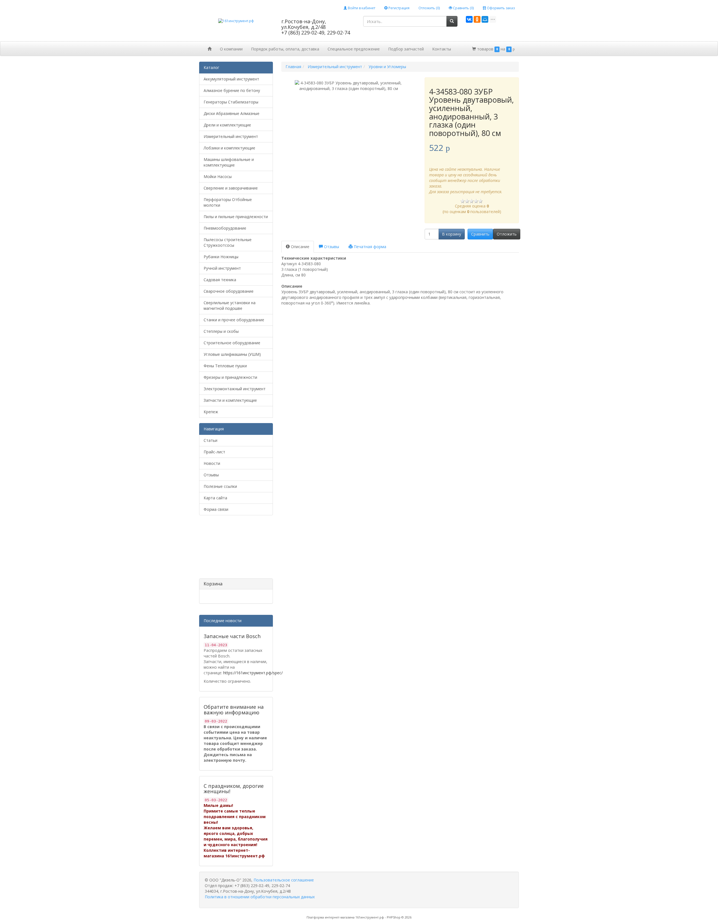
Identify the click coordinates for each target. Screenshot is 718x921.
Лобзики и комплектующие (229, 148)
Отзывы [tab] (331, 246)
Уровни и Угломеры (387, 66)
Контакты (441, 49)
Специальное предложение (354, 49)
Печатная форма (369, 246)
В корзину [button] (451, 234)
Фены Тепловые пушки (225, 365)
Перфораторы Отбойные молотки (228, 202)
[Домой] (209, 48)
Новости (212, 463)
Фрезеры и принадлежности (230, 377)
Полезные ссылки (220, 486)
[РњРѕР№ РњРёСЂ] (485, 19)
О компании (231, 49)
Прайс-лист (214, 451)
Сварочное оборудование (229, 291)
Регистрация (398, 8)
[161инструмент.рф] (236, 20)
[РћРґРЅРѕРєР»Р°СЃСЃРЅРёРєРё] (477, 19)
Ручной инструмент (222, 268)
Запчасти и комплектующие (230, 400)
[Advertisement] (227, 549)
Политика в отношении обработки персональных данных (260, 896)
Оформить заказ (500, 8)
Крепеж (211, 411)
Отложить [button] (507, 234)
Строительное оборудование (232, 342)
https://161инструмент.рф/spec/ (253, 672)
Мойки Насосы (218, 176)
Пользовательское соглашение (284, 880)
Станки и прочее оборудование (234, 319)
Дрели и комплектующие (227, 125)
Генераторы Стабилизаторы (231, 102)
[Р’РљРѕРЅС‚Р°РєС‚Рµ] (469, 19)
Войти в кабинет (361, 8)
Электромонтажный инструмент (235, 388)
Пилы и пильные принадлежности (236, 216)
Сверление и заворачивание (231, 188)
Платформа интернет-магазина (331, 917)
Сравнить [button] (480, 234)
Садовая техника (220, 279)
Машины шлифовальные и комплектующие (229, 162)
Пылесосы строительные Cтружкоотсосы (228, 242)
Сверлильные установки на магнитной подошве (230, 305)
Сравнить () (463, 8)
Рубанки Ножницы (221, 256)
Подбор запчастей (406, 49)
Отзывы (211, 474)
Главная (293, 66)
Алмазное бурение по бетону (232, 90)
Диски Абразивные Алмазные (231, 113)
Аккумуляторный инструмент (231, 79)
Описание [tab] (299, 246)
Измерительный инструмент (231, 136)
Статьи (210, 440)
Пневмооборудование (225, 228)
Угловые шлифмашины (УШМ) (232, 354)
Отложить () (429, 8)
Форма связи (216, 509)
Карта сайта (215, 497)
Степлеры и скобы (221, 331)
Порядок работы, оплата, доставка (285, 49)
